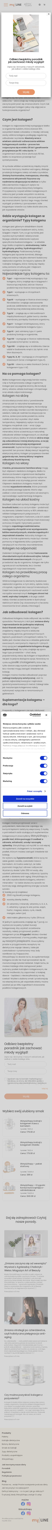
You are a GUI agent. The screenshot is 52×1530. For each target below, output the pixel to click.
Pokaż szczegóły (34, 791)
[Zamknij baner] (46, 715)
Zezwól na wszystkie (25, 799)
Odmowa (25, 813)
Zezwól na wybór (25, 806)
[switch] (43, 766)
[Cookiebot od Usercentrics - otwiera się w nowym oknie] (30, 715)
